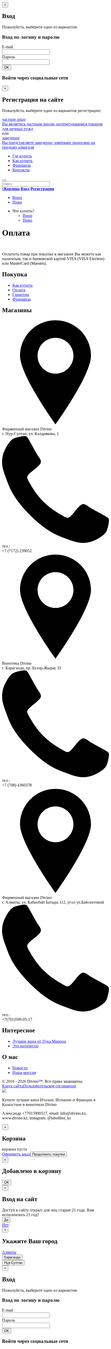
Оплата (18, 290)
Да (6, 1220)
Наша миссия (24, 1072)
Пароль (8, 57)
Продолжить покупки (48, 1154)
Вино (17, 197)
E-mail (7, 47)
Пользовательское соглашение (49, 1086)
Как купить (22, 160)
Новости (20, 1068)
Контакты (21, 170)
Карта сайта (12, 1086)
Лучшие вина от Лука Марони (39, 1041)
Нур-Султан (13, 1263)
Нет (5, 1225)
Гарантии (20, 294)
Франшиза (21, 165)
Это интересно (25, 1046)
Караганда (12, 1257)
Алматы (9, 1252)
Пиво (17, 202)
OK (6, 67)
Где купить (22, 156)
